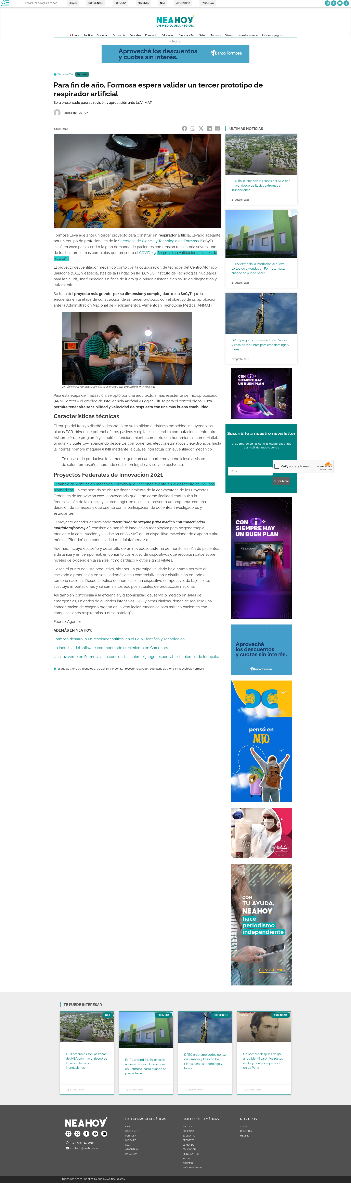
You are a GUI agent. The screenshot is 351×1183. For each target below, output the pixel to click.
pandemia (116, 668)
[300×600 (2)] (261, 984)
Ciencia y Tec (65, 74)
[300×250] (261, 674)
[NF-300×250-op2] (261, 857)
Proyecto (129, 668)
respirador (142, 668)
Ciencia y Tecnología (82, 668)
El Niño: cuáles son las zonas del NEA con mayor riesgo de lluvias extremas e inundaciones (261, 185)
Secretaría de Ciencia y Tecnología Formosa (177, 668)
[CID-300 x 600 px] (261, 618)
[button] (184, 128)
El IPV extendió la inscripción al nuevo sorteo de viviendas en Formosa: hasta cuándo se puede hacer (258, 268)
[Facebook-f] (346, 3)
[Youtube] (340, 3)
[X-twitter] (333, 3)
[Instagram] (327, 3)
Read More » (74, 1073)
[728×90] (175, 62)
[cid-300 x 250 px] (261, 418)
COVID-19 (103, 668)
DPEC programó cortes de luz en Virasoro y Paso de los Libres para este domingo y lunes (260, 344)
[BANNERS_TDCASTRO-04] (261, 801)
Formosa (82, 74)
